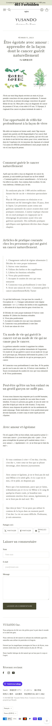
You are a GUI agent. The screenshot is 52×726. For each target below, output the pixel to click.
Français (6, 708)
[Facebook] (3, 673)
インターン (28, 690)
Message (6, 574)
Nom (5, 549)
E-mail (5, 562)
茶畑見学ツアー (16, 690)
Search (5, 690)
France (9, 713)
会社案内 (18, 694)
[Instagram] (8, 673)
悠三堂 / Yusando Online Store (18, 698)
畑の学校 (37, 690)
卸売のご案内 (8, 694)
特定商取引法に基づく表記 (34, 694)
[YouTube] (13, 673)
